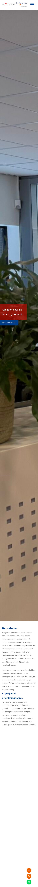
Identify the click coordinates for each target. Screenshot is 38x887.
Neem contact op (8, 322)
